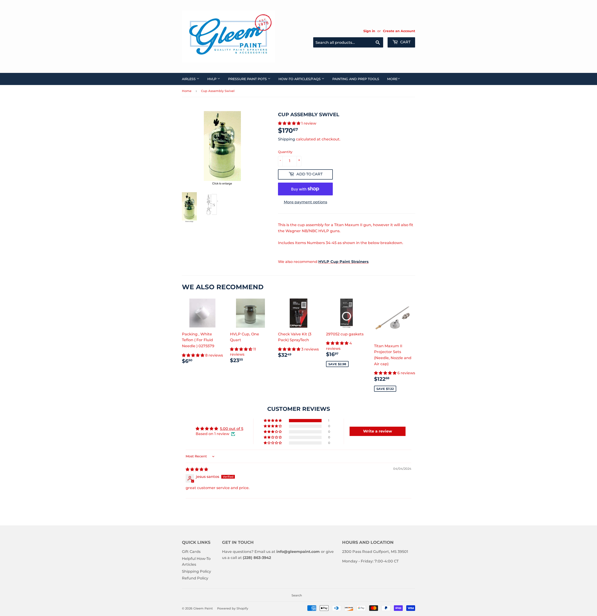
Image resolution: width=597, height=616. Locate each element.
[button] (289, 123)
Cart (404, 42)
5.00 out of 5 (231, 428)
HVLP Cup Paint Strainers (343, 261)
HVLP (212, 79)
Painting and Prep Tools (355, 79)
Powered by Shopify (232, 608)
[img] (197, 469)
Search (297, 595)
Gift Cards (191, 551)
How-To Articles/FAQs (300, 79)
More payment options (305, 202)
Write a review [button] (377, 431)
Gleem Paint (203, 608)
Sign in (369, 31)
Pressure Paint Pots (248, 79)
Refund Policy (195, 578)
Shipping (286, 139)
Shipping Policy (196, 571)
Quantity (285, 152)
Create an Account (399, 31)
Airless (189, 79)
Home (186, 91)
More (392, 79)
